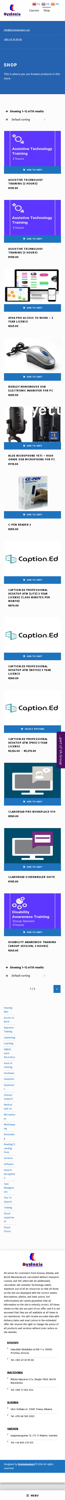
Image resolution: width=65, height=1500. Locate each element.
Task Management (9, 1187)
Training (8, 1207)
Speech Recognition (9, 1173)
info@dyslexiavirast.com (17, 30)
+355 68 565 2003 (24, 1416)
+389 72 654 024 (24, 1389)
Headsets (9, 1079)
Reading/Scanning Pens (9, 1148)
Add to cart (34, 170)
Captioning (9, 1037)
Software (9, 1164)
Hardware (9, 1073)
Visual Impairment (9, 1217)
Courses (34, 10)
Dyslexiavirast (26, 1464)
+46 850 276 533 (24, 1442)
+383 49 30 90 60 (13, 39)
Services (8, 1158)
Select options (34, 729)
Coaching (8, 1043)
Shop (47, 10)
